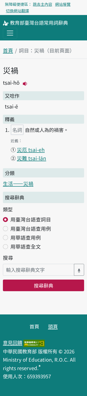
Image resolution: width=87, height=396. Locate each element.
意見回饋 (12, 342)
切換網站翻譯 (17, 11)
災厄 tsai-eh (31, 149)
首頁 (8, 50)
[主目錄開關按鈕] (10, 33)
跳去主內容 (42, 4)
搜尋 (8, 257)
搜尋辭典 (43, 285)
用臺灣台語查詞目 (30, 219)
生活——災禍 (18, 183)
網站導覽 (63, 4)
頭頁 (53, 326)
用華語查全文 (25, 246)
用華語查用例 (25, 237)
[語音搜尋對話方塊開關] (79, 270)
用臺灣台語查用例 (30, 228)
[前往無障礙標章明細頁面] (34, 342)
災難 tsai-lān (31, 158)
